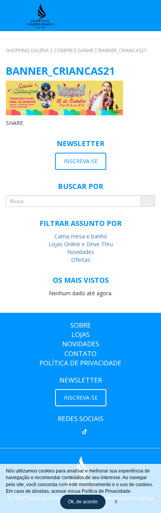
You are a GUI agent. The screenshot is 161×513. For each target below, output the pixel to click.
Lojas (81, 334)
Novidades (80, 252)
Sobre (80, 325)
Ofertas (80, 259)
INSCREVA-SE (81, 161)
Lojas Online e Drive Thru (80, 244)
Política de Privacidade (80, 362)
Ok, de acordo (83, 501)
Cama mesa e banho (80, 236)
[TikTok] (85, 431)
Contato (80, 353)
